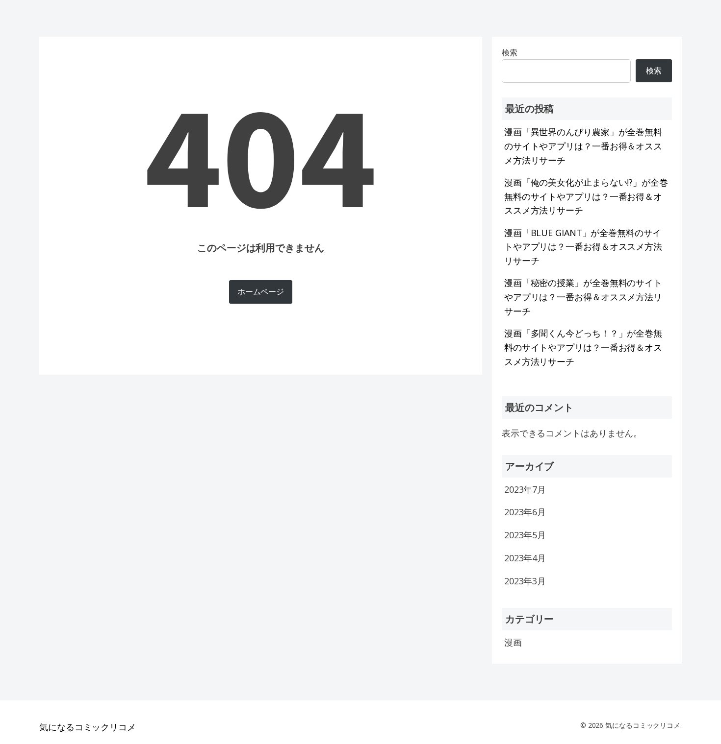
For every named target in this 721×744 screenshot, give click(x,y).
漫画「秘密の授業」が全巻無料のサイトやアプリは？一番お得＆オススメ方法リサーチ (583, 297)
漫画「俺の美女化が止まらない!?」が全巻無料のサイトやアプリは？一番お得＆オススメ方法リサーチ (586, 196)
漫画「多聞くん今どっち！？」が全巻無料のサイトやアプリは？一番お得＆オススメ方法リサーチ (583, 347)
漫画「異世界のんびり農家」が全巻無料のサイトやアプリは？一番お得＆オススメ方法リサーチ (583, 146)
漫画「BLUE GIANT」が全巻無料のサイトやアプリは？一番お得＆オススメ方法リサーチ (583, 247)
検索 (654, 70)
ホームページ (260, 291)
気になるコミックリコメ (87, 727)
